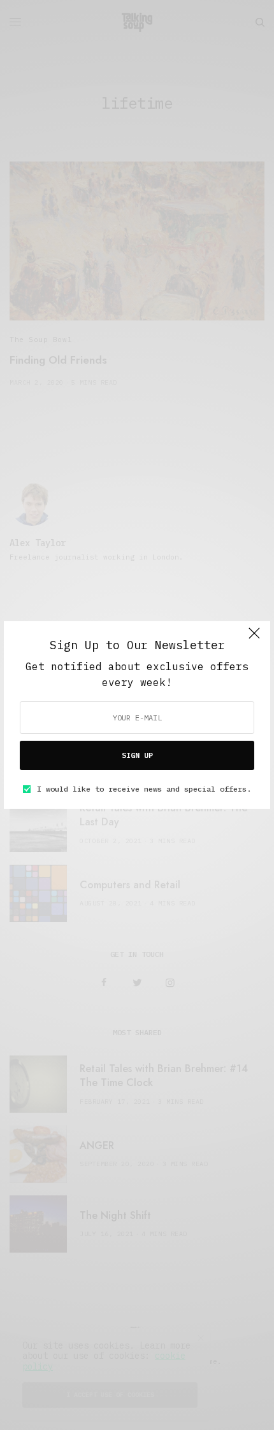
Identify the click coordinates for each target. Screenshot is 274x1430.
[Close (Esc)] (254, 638)
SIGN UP (137, 755)
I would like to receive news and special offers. (144, 789)
